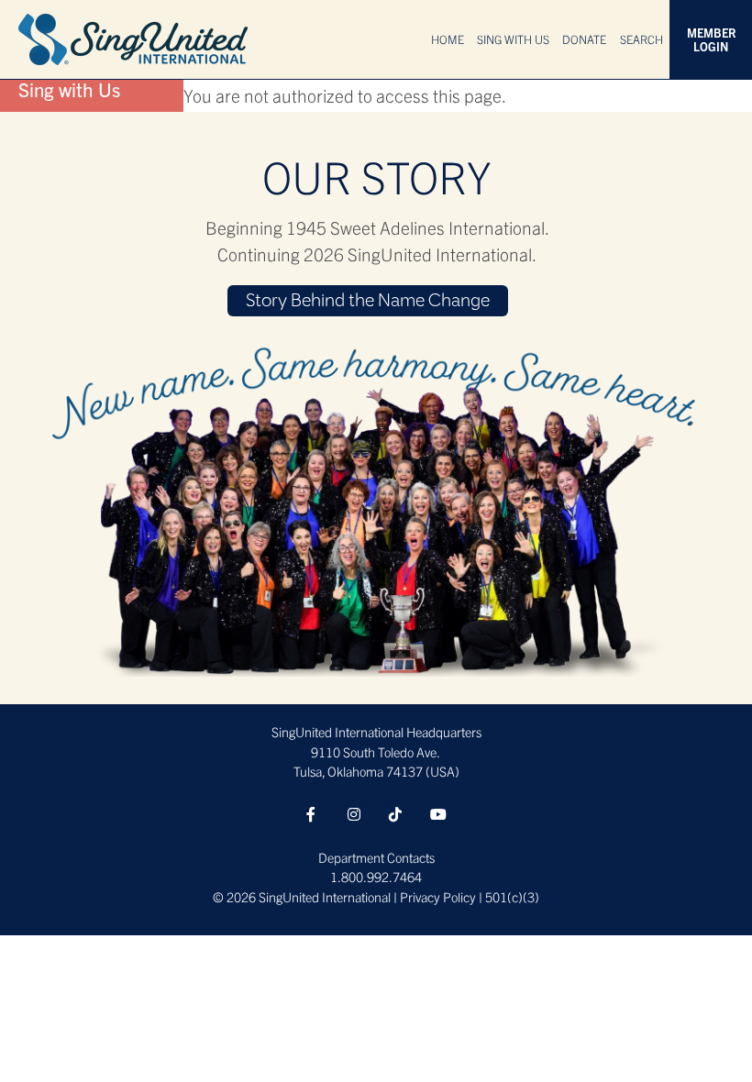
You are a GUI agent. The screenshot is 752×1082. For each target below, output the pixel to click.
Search (641, 39)
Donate (584, 39)
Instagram (356, 814)
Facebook (314, 814)
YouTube (438, 814)
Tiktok (397, 814)
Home (447, 39)
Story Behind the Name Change (368, 301)
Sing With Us (513, 39)
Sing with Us (69, 89)
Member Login (711, 39)
